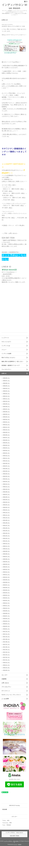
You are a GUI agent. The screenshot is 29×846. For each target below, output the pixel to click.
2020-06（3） (6, 559)
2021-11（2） (6, 515)
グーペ (15, 844)
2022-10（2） (6, 489)
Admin (19, 844)
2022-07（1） (6, 494)
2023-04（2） (6, 473)
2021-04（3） (6, 533)
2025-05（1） (6, 414)
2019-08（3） (6, 582)
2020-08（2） (6, 553)
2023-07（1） (6, 466)
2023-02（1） (6, 478)
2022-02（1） (6, 507)
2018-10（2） (6, 608)
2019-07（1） (6, 584)
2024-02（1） (6, 450)
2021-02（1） (6, 538)
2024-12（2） (6, 424)
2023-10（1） (6, 460)
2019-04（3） (6, 592)
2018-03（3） (6, 623)
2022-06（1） (6, 497)
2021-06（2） (6, 528)
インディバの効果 (6, 353)
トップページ (5, 337)
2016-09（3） (6, 670)
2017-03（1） (6, 654)
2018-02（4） (6, 626)
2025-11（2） (6, 398)
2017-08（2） (6, 641)
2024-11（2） (6, 427)
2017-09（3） (6, 639)
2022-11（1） (6, 486)
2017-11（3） (6, 634)
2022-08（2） (6, 491)
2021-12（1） (6, 512)
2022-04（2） (6, 502)
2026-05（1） (6, 385)
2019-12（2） (6, 572)
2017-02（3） (6, 657)
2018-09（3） (6, 610)
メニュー (4, 349)
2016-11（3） (6, 665)
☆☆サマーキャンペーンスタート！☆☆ (13, 26)
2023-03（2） (6, 476)
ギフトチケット (6, 690)
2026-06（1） (6, 383)
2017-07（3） (6, 644)
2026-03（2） (6, 391)
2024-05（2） (6, 442)
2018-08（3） (6, 613)
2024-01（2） (6, 453)
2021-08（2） (6, 522)
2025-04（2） (6, 416)
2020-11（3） (6, 546)
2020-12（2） (6, 543)
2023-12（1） (6, 455)
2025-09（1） (6, 403)
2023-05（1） (6, 471)
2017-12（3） (6, 631)
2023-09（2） (6, 463)
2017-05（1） (6, 649)
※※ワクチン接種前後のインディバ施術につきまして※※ (14, 151)
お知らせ (4, 373)
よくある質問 (5, 698)
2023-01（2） (6, 481)
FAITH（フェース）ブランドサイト (11, 694)
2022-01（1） (6, 509)
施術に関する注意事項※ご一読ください (12, 361)
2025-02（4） (6, 419)
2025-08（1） (6, 406)
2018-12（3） (6, 603)
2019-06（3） (6, 587)
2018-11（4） (6, 605)
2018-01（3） (6, 628)
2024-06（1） (6, 440)
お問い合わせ (5, 682)
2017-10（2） (6, 636)
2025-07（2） (6, 409)
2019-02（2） (6, 597)
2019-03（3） (6, 595)
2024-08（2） (6, 434)
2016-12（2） (6, 662)
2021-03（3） (6, 535)
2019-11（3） (6, 574)
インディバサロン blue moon (11, 841)
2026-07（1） (6, 380)
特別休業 (4, 809)
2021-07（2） (6, 525)
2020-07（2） (6, 556)
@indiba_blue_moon (14, 779)
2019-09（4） (6, 579)
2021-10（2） (6, 517)
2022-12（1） (6, 484)
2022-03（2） (6, 504)
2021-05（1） (6, 530)
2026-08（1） (6, 378)
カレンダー (5, 675)
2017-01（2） (6, 659)
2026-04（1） (6, 388)
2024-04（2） (6, 445)
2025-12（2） (6, 396)
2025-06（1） (6, 411)
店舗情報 (4, 679)
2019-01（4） (6, 600)
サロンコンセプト (6, 341)
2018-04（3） (6, 621)
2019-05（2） (6, 590)
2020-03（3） (6, 566)
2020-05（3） (6, 561)
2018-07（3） (6, 615)
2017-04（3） (6, 652)
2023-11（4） (6, 458)
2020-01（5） (6, 569)
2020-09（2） (6, 551)
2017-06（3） (6, 647)
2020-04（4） (6, 564)
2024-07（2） (6, 437)
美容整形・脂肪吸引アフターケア (11, 365)
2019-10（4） (6, 577)
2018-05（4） (6, 618)
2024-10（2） (6, 429)
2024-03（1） (6, 447)
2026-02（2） (6, 393)
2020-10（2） (6, 548)
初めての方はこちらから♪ (9, 357)
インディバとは (6, 345)
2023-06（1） (6, 468)
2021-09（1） (6, 520)
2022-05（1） (6, 499)
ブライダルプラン (6, 686)
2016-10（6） (6, 667)
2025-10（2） (6, 401)
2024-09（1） (6, 432)
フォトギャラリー (6, 369)
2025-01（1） (6, 422)
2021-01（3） (6, 541)
